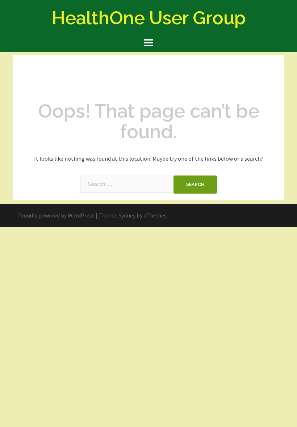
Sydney (126, 215)
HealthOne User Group (149, 18)
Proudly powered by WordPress (56, 215)
